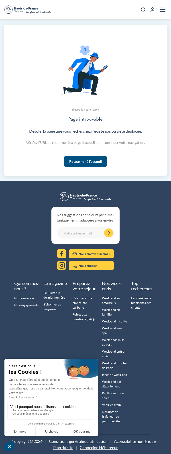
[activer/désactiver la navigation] (163, 9)
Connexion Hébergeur (99, 447)
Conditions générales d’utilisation (78, 441)
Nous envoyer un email (94, 254)
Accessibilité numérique (135, 441)
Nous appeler (88, 266)
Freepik (94, 109)
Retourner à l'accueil (85, 161)
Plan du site (63, 447)
